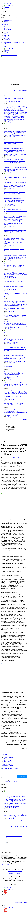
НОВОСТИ (7, 28)
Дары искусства (8, 366)
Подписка (6, 21)
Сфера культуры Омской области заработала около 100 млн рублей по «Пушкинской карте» (15, 295)
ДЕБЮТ (6, 33)
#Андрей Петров (8, 757)
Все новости (24, 419)
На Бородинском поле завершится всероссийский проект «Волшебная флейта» (15, 210)
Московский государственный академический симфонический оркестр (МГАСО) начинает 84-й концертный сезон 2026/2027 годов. (15, 274)
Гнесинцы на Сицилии (10, 125)
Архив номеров (5, 864)
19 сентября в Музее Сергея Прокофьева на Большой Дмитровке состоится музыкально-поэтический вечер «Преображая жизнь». (15, 815)
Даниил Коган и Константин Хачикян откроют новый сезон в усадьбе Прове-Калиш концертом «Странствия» (14, 161)
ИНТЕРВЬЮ (7, 29)
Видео (5, 36)
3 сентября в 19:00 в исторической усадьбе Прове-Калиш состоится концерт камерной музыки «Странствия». (15, 169)
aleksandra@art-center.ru (14, 873)
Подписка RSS (15, 826)
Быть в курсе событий (14, 855)
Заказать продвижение (7, 765)
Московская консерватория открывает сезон (15, 281)
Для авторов (7, 38)
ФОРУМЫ (6, 35)
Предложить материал (6, 764)
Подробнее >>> (12, 122)
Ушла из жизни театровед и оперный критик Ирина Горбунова (13, 142)
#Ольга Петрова (8, 761)
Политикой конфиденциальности (9, 781)
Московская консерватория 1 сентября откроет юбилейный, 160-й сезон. (14, 287)
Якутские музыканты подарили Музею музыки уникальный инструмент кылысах (15, 176)
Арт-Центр (7, 39)
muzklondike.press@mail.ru (15, 871)
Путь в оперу (7, 332)
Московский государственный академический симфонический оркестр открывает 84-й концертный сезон (14, 265)
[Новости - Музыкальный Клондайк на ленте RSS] (23, 826)
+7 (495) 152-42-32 (16, 42)
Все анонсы (24, 821)
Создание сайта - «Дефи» (20, 902)
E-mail (3, 774)
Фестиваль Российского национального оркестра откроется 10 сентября (14, 192)
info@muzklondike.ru (6, 42)
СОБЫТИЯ (7, 31)
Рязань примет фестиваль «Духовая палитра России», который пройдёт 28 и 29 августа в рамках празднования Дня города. (15, 257)
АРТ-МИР (6, 32)
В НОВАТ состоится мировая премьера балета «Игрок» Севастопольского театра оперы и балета (15, 349)
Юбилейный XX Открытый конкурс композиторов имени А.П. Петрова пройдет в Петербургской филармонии (15, 100)
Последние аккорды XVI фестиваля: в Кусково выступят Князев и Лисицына (14, 403)
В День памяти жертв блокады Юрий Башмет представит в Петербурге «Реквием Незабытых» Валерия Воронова (15, 384)
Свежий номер (8, 20)
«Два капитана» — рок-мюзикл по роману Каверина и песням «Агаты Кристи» (15, 315)
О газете (6, 26)
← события (4, 754)
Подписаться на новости (20, 90)
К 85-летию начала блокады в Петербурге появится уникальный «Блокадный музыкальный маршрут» (15, 231)
